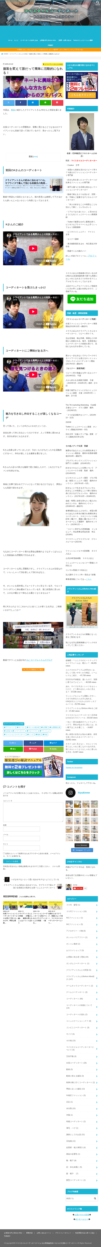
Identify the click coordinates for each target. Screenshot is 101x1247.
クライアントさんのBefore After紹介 (80, 977)
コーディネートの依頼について (79, 1006)
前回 (13, 110)
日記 (69, 1102)
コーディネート (19, 731)
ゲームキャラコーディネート (79, 986)
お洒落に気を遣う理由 (77, 957)
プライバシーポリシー (63, 1233)
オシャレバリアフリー (76, 937)
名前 (5, 825)
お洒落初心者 (55, 727)
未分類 (71, 1108)
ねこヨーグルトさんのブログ (39, 660)
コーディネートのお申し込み (29, 40)
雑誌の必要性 (73, 1154)
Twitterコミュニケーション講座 (83, 40)
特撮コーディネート (76, 1121)
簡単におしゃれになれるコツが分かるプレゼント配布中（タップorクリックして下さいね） (51, 49)
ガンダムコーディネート (77, 963)
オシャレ (22, 727)
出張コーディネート (76, 1063)
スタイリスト (33, 731)
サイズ (70, 1034)
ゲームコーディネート (76, 992)
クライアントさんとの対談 (14, 724)
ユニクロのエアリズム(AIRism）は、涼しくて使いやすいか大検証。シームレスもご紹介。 (81, 672)
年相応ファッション (76, 1095)
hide (35, 157)
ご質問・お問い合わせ (64, 40)
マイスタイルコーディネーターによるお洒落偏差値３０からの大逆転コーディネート (46, 1243)
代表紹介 (50, 45)
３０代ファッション (76, 911)
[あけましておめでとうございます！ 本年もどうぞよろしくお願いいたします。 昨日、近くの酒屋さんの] (69, 812)
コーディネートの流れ (76, 1014)
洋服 (69, 1115)
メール (5, 835)
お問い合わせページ (44, 1233)
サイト (5, 844)
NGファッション (74, 918)
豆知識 (71, 1141)
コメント (7, 801)
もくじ (16, 40)
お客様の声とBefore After (48, 40)
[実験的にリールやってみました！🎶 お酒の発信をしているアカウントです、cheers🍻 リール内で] (77, 804)
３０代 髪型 (73, 905)
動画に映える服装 (75, 1076)
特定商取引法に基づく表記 (84, 1233)
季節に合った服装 (75, 1089)
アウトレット (10, 727)
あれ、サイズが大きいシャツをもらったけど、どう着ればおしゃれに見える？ (81, 689)
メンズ (31, 734)
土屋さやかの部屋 (81, 1215)
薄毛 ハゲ (72, 1128)
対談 (45, 734)
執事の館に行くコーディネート (80, 1082)
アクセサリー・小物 (76, 931)
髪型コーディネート (76, 1180)
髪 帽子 (72, 1174)
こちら (89, 579)
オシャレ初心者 (34, 727)
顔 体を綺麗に (74, 1167)
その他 (71, 1041)
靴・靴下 (71, 1161)
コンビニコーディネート (77, 1028)
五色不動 (71, 1056)
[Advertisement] (33, 696)
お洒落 (45, 727)
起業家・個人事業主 (76, 1147)
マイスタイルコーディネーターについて (80, 1048)
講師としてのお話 (75, 1135)
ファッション (45, 731)
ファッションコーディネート (15, 734)
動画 (38, 734)
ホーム (10, 40)
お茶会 (8, 731)
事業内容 (29, 1233)
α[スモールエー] (81, 1219)
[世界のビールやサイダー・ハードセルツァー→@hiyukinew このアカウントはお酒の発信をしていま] (69, 804)
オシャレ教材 (73, 944)
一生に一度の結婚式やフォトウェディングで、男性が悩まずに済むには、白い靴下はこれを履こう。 (81, 724)
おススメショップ (75, 950)
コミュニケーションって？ (78, 1021)
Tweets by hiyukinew (74, 768)
